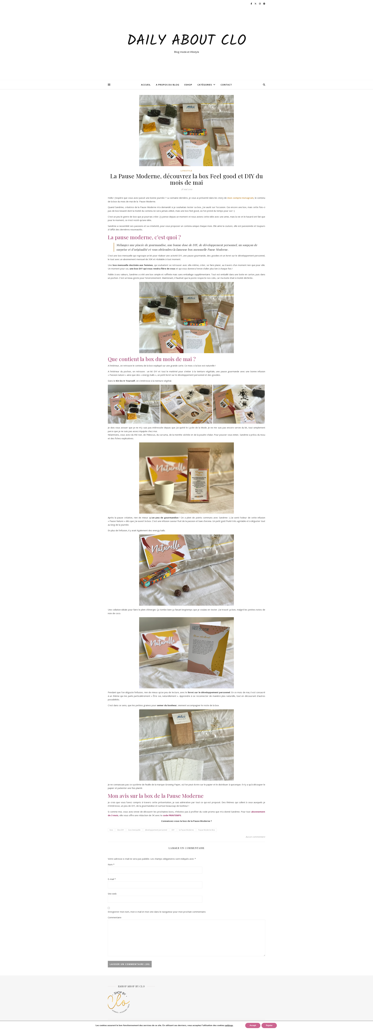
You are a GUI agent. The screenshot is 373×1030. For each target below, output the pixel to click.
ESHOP (188, 84)
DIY (173, 830)
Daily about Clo (186, 41)
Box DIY (120, 830)
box (111, 830)
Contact (226, 84)
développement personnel (156, 830)
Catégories (204, 84)
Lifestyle (186, 171)
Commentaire (114, 917)
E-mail (112, 879)
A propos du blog (167, 84)
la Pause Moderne (186, 830)
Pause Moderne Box (206, 830)
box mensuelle (134, 830)
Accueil (146, 84)
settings (229, 1025)
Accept (253, 1025)
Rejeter (269, 1025)
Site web (112, 893)
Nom (111, 864)
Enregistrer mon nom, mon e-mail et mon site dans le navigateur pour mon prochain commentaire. (157, 911)
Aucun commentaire (255, 836)
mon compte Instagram (240, 197)
